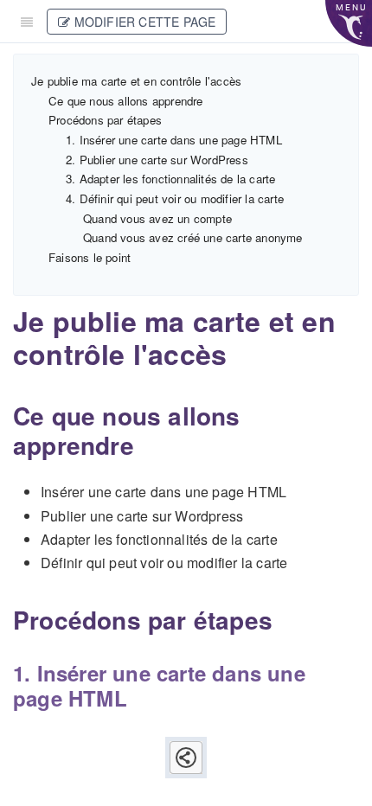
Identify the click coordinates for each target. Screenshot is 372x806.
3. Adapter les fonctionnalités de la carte (170, 178)
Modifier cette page (142, 21)
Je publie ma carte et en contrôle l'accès (136, 81)
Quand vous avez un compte (157, 218)
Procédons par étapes (105, 120)
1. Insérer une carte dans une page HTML (174, 139)
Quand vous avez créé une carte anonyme (193, 237)
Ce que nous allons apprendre (125, 101)
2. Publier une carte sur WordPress (157, 159)
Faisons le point (89, 257)
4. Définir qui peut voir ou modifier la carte (175, 198)
